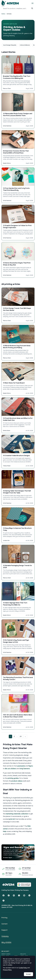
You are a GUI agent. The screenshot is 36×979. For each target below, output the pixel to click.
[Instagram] (24, 895)
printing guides (13, 778)
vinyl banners (25, 769)
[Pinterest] (3, 900)
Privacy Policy (7, 970)
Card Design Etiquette (9, 45)
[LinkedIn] (29, 895)
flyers (30, 766)
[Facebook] (3, 895)
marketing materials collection (17, 814)
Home (3, 14)
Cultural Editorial (25, 45)
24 (21, 736)
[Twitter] (19, 895)
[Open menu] (32, 3)
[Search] (32, 8)
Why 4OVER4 (6, 942)
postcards (21, 766)
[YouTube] (14, 895)
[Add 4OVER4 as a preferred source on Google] (24, 884)
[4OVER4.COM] (10, 3)
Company (4, 936)
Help (4, 831)
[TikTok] (9, 895)
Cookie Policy (23, 968)
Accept (28, 974)
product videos (17, 781)
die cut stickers (10, 769)
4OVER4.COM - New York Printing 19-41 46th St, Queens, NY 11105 (16, 906)
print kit (12, 819)
